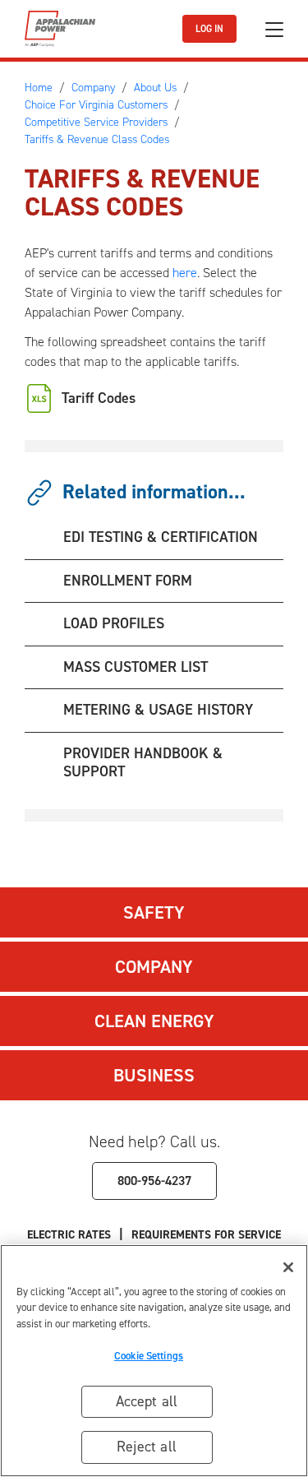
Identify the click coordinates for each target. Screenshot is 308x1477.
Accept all (147, 1401)
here (184, 272)
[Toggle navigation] (274, 29)
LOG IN (209, 28)
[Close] (288, 1267)
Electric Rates (69, 1235)
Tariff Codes (99, 398)
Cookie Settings (148, 1356)
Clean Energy (154, 1021)
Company (154, 967)
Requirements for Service (206, 1235)
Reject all (147, 1446)
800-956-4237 (154, 1180)
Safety (154, 912)
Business (154, 1075)
